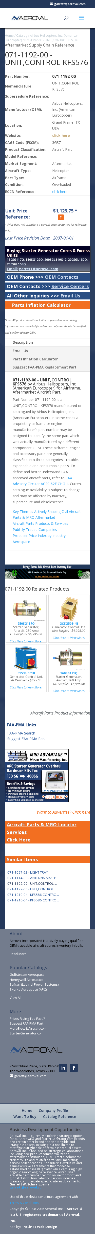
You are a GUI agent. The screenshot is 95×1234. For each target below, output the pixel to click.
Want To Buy (24, 1116)
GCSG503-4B (69, 623)
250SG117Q (26, 623)
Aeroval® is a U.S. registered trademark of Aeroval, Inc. (46, 1214)
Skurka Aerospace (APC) (28, 989)
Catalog (21, 35)
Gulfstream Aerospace (27, 974)
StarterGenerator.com (27, 1033)
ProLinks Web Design (39, 1226)
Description (23, 342)
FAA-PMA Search (21, 733)
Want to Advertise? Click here (63, 812)
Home (9, 35)
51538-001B (26, 673)
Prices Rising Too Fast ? (27, 1018)
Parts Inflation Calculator (41, 305)
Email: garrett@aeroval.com (32, 268)
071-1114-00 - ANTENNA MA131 (32, 878)
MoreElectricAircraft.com (28, 1028)
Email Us (70, 295)
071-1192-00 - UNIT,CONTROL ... (32, 889)
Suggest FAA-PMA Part (26, 738)
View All (15, 997)
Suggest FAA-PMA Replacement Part (45, 367)
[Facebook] (74, 1068)
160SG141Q (69, 673)
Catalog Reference (59, 1116)
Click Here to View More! (26, 641)
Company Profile (53, 1110)
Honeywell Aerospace (26, 979)
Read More (18, 953)
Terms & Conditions (24, 1203)
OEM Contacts (62, 277)
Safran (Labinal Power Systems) (34, 984)
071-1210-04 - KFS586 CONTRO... (33, 894)
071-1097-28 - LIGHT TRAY (27, 872)
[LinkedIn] (63, 1068)
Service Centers (70, 286)
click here (61, 135)
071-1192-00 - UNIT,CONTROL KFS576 (51, 40)
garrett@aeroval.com (27, 1187)
